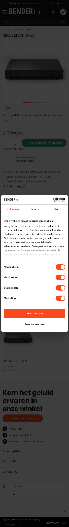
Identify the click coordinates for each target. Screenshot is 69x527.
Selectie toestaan (35, 324)
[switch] (60, 277)
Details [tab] (34, 209)
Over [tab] (56, 209)
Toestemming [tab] (12, 209)
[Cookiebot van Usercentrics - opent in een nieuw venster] (50, 199)
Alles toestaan (34, 313)
